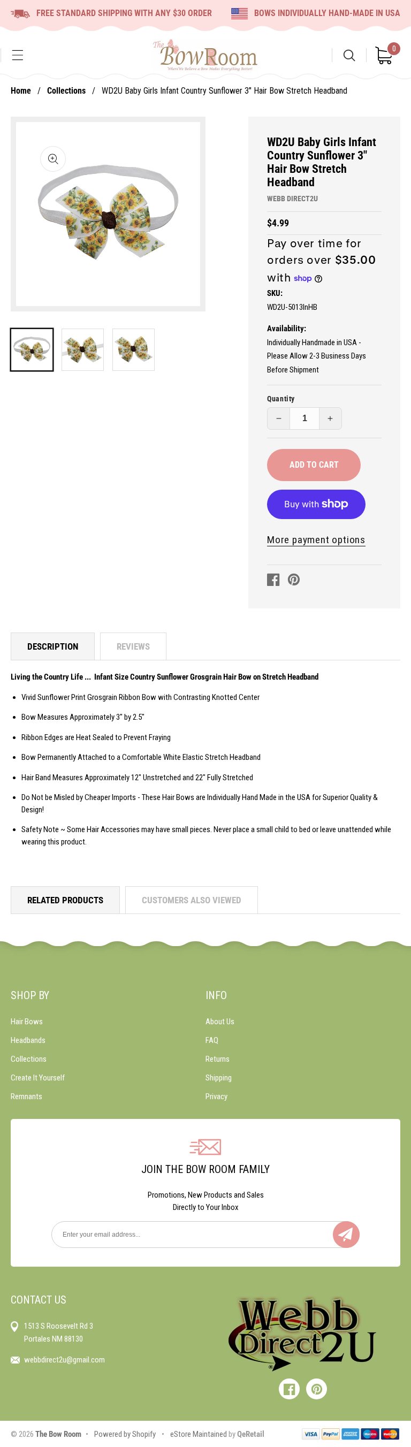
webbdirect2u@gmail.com (64, 1360)
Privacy (216, 1096)
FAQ (212, 1040)
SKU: (275, 293)
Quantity (281, 398)
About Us (220, 1021)
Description (52, 646)
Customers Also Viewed (191, 900)
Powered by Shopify (125, 1434)
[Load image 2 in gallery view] (83, 350)
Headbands (28, 1040)
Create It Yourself (38, 1078)
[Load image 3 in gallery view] (133, 350)
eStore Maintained (198, 1434)
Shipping (219, 1078)
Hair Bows (27, 1021)
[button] (18, 55)
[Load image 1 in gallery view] (32, 350)
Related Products (65, 900)
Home (21, 91)
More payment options (316, 540)
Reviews (133, 646)
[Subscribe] (346, 1234)
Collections (66, 91)
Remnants (26, 1096)
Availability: (286, 328)
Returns (218, 1059)
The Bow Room (58, 1434)
